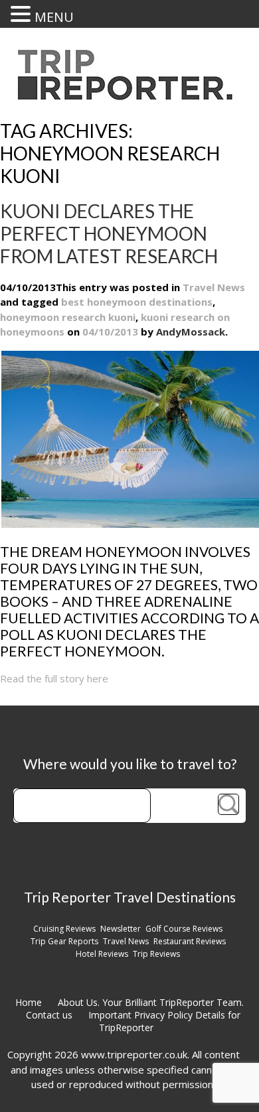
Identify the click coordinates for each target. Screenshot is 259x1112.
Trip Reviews (156, 953)
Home (28, 1002)
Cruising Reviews (64, 928)
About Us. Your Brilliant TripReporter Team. (151, 1002)
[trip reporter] (129, 96)
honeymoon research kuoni (67, 317)
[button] (23, 14)
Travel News (214, 287)
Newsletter (120, 928)
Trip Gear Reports (64, 941)
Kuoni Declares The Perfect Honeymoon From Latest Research (109, 233)
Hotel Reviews (102, 953)
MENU (54, 17)
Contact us (49, 1015)
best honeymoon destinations (137, 301)
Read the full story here (54, 678)
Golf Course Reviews (183, 928)
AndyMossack (190, 331)
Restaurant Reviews (189, 941)
